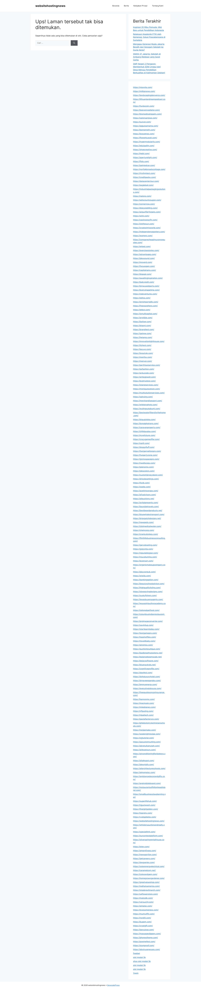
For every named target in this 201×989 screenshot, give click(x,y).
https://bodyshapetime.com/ (146, 290)
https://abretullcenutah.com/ (146, 746)
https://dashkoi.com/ (142, 672)
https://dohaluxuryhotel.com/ (146, 676)
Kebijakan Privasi (140, 6)
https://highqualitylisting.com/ (147, 587)
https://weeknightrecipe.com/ (146, 734)
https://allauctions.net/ (143, 498)
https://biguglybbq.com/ (144, 419)
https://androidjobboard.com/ (147, 783)
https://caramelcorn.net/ (144, 870)
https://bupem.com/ (142, 922)
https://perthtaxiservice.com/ (146, 365)
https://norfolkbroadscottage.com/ (149, 169)
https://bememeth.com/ (144, 130)
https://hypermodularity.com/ (146, 142)
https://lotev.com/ (141, 846)
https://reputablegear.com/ (145, 553)
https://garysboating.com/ (145, 545)
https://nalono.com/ (142, 196)
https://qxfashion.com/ (143, 369)
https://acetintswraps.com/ (145, 491)
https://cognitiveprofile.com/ (146, 669)
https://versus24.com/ (143, 902)
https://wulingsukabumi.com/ (146, 408)
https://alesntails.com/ (143, 764)
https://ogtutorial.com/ (143, 738)
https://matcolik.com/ (143, 898)
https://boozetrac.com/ (143, 134)
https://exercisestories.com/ (146, 250)
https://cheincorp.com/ (143, 530)
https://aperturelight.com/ (145, 157)
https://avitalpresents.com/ (145, 502)
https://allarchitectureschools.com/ (149, 768)
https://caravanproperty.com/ (146, 427)
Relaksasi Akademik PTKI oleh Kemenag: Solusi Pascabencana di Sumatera (149, 37)
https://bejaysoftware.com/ (145, 661)
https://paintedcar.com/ (144, 165)
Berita (126, 6)
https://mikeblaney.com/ (144, 707)
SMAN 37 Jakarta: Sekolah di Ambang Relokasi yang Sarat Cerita (147, 57)
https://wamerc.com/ (142, 235)
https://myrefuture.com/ (144, 435)
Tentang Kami (157, 6)
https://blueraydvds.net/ (144, 665)
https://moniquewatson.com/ (146, 389)
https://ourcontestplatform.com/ (148, 836)
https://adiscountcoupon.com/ (147, 200)
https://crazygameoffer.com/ (146, 439)
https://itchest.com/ (142, 345)
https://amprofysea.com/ (144, 850)
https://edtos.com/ (141, 298)
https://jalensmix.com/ (143, 467)
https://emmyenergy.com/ (145, 684)
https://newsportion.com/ (145, 854)
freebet (136, 953)
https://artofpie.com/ (142, 317)
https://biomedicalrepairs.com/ (147, 114)
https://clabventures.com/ (145, 294)
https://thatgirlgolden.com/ (145, 809)
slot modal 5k (139, 957)
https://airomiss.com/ (143, 645)
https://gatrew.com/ (142, 333)
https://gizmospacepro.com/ (146, 459)
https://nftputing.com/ (143, 711)
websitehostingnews (50, 6)
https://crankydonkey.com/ (145, 534)
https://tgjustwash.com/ (144, 805)
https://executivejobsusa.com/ (147, 688)
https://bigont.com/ (142, 325)
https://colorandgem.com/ (145, 874)
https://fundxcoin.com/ (143, 106)
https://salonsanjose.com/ (145, 118)
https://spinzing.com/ (143, 397)
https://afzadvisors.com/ (144, 495)
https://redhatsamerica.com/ (146, 886)
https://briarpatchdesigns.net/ (147, 518)
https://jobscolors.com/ (144, 471)
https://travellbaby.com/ (144, 641)
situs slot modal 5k (142, 961)
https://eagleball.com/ (143, 185)
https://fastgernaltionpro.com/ (147, 451)
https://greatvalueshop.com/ (146, 882)
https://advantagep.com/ (144, 254)
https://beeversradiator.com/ (146, 110)
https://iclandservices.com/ (145, 385)
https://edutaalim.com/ (143, 145)
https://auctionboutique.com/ (146, 649)
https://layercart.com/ (143, 561)
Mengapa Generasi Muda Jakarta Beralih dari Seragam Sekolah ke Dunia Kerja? (148, 47)
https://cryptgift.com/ (143, 926)
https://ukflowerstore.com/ (145, 894)
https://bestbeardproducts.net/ (147, 510)
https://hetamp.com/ (142, 337)
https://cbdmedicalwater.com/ (147, 526)
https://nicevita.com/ (142, 87)
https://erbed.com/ (142, 246)
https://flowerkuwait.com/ (145, 138)
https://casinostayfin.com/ (145, 220)
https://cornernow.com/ (144, 204)
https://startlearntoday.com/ (146, 629)
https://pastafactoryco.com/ (146, 719)
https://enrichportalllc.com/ (145, 302)
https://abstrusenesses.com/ (146, 949)
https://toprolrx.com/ (142, 813)
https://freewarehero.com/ (145, 306)
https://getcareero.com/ (144, 858)
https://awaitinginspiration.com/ (148, 278)
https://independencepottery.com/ (149, 232)
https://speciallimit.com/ (144, 832)
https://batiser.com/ (142, 321)
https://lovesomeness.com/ (145, 910)
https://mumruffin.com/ (144, 914)
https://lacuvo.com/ (142, 349)
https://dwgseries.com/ (144, 862)
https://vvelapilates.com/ (144, 817)
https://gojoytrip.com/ (143, 549)
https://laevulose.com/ (143, 930)
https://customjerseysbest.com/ (148, 475)
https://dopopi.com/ (142, 274)
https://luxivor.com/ (142, 122)
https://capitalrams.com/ (144, 270)
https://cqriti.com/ (141, 443)
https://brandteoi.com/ (143, 329)
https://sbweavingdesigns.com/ (147, 591)
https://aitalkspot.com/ (143, 760)
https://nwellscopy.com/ (144, 463)
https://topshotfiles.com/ (144, 637)
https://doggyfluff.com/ (143, 447)
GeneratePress (113, 985)
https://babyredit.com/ (143, 282)
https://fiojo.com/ (141, 161)
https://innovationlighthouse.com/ (148, 341)
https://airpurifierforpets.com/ (147, 212)
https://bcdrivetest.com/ (144, 381)
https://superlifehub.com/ (145, 801)
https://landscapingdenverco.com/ (149, 95)
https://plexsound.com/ (144, 258)
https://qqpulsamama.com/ (145, 126)
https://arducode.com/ (143, 373)
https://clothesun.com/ (143, 224)
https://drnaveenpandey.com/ (147, 680)
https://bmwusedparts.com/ (146, 286)
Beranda (115, 6)
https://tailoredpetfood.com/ (146, 610)
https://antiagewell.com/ (144, 377)
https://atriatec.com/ (142, 906)
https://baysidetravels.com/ (146, 506)
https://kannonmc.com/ (144, 699)
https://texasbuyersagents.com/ (148, 599)
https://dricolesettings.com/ (146, 479)
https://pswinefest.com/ (144, 941)
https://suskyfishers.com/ (145, 595)
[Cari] (74, 43)
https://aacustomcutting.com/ (147, 742)
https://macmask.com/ (143, 703)
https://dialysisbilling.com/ (145, 208)
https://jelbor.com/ (141, 310)
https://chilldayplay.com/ (144, 431)
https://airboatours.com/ (144, 750)
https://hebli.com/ (141, 153)
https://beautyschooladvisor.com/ (148, 583)
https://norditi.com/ (142, 918)
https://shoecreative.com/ (145, 149)
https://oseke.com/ (142, 487)
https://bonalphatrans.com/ (146, 423)
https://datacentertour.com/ (146, 181)
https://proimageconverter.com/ (148, 621)
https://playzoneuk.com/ (144, 572)
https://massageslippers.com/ (147, 933)
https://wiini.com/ (141, 216)
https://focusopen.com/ (144, 266)
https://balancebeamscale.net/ (147, 657)
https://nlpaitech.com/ (143, 715)
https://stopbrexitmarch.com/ (146, 890)
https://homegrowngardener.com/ (148, 878)
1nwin (135, 973)
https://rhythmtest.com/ (144, 173)
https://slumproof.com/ (143, 945)
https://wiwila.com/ (142, 576)
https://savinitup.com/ (143, 625)
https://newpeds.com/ (143, 522)
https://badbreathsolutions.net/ (147, 653)
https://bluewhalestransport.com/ (148, 514)
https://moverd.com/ (142, 262)
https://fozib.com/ (141, 483)
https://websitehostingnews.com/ (148, 821)
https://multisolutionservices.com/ (149, 393)
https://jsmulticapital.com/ (145, 314)
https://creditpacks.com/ (144, 177)
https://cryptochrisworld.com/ (147, 228)
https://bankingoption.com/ (145, 580)
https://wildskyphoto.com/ (145, 404)
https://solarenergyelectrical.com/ (148, 866)
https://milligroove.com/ (144, 91)
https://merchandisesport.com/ (147, 401)
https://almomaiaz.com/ (144, 772)
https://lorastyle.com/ (143, 353)
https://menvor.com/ (142, 361)
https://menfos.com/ (142, 357)
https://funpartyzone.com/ (145, 455)
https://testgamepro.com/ (145, 633)
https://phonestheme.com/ (145, 937)
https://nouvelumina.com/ (145, 557)
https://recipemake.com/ (144, 730)
